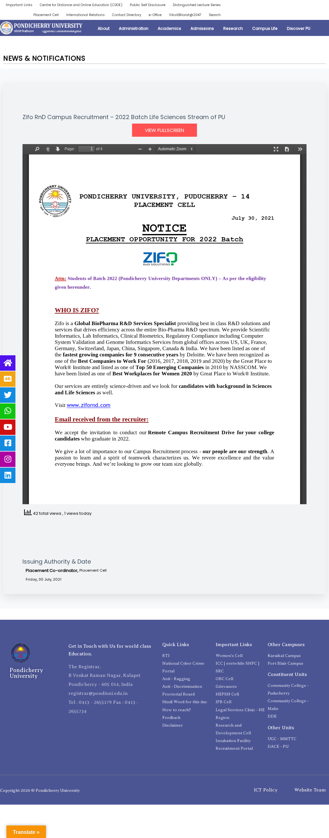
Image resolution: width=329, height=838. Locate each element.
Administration (133, 28)
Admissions (202, 28)
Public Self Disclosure (147, 5)
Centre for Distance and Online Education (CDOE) (81, 5)
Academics (169, 28)
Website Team (310, 789)
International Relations (85, 15)
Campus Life (265, 28)
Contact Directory (126, 15)
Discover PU (298, 28)
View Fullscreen (164, 130)
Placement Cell (46, 15)
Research (233, 28)
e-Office (155, 15)
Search (215, 15)
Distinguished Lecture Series (197, 5)
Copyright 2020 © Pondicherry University (40, 790)
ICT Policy (266, 789)
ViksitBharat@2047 (185, 15)
